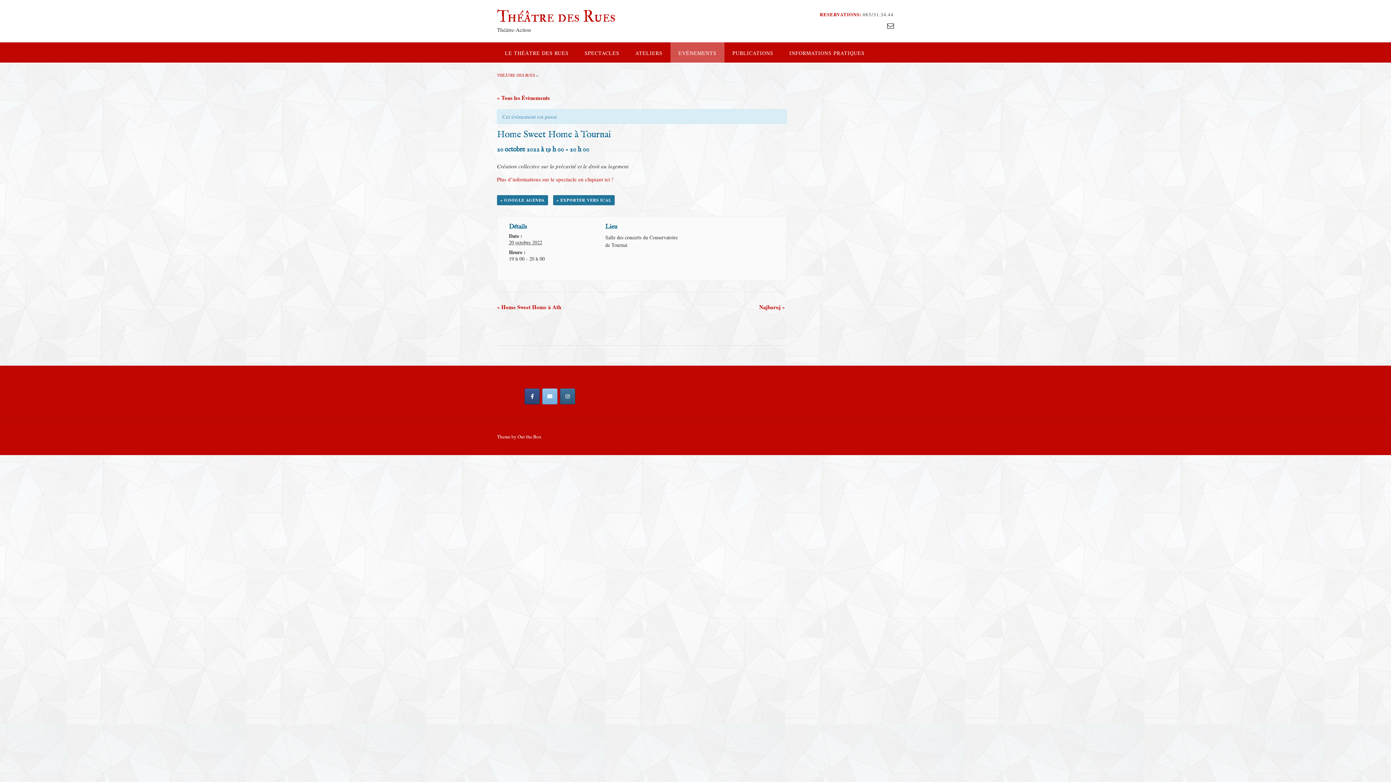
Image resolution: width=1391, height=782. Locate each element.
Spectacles (602, 53)
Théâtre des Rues (556, 17)
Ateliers (649, 53)
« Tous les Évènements (523, 98)
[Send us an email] (890, 25)
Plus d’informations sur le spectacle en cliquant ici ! (556, 179)
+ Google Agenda (522, 200)
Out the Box (530, 436)
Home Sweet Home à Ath (529, 307)
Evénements (697, 53)
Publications (752, 53)
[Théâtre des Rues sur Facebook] (532, 396)
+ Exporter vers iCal (583, 200)
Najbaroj (772, 307)
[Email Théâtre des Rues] (549, 396)
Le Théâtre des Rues (537, 53)
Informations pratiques (827, 53)
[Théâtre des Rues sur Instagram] (567, 396)
